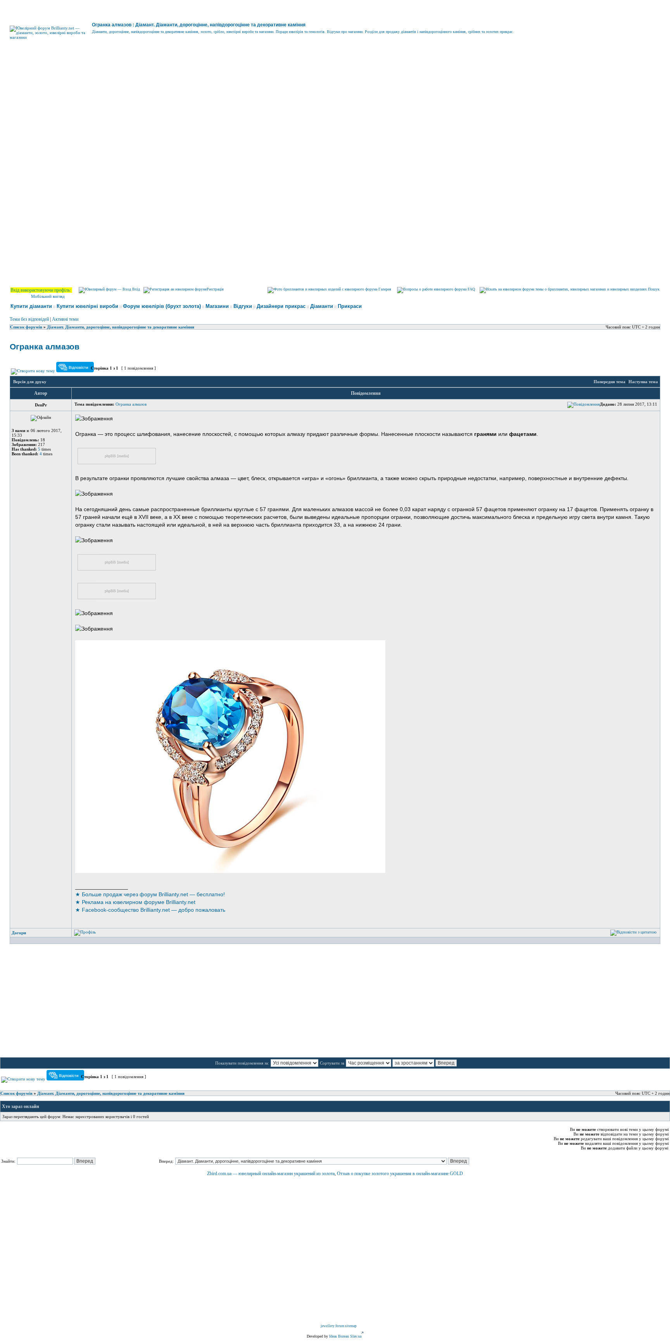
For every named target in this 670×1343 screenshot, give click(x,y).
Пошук (653, 289)
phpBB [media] (117, 456)
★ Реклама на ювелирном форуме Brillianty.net (135, 902)
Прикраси (350, 306)
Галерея (384, 289)
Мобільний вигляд (48, 296)
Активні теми (65, 319)
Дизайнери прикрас (281, 306)
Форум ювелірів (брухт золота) (162, 306)
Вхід (135, 289)
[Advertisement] (335, 119)
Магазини (217, 306)
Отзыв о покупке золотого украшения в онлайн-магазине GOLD (400, 1173)
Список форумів (26, 327)
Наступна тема (643, 381)
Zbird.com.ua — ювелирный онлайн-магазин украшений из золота (271, 1173)
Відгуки (242, 306)
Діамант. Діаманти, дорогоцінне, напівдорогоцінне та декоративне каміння (120, 327)
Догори (19, 932)
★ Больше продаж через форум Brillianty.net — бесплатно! (150, 894)
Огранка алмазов (44, 346)
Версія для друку (30, 381)
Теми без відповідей (29, 319)
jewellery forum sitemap (339, 1326)
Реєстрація (215, 289)
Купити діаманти (31, 306)
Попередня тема (609, 381)
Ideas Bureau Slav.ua (345, 1336)
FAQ (470, 289)
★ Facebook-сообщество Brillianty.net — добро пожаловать (150, 910)
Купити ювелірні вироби (87, 306)
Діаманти (321, 306)
